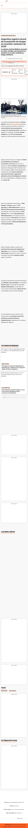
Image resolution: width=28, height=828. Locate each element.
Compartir (5, 72)
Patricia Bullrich (12, 690)
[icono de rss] (26, 1)
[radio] (3, 1)
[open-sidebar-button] (2, 5)
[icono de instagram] (24, 1)
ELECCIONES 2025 (6, 387)
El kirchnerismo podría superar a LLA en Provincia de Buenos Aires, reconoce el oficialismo (13, 391)
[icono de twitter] (21, 1)
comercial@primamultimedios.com (14, 802)
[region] (14, 23)
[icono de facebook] (19, 1)
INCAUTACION (4, 690)
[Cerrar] (25, 61)
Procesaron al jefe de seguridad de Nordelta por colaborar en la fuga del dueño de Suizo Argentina (13, 367)
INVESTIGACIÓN (5, 363)
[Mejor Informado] (14, 5)
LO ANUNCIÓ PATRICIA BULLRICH (8, 35)
